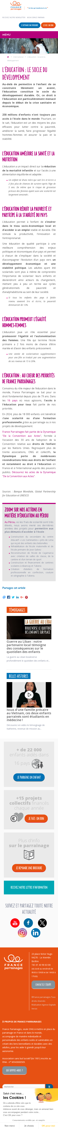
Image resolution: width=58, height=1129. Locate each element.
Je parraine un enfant (29, 777)
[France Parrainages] (29, 5)
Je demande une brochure (29, 25)
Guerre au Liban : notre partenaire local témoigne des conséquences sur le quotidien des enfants (26, 646)
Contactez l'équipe (43, 984)
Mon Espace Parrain (35, 17)
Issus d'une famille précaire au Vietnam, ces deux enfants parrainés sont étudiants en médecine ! (29, 715)
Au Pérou (10, 522)
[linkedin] (35, 932)
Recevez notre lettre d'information (29, 887)
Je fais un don (48, 25)
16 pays (12, 400)
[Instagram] (22, 932)
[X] (42, 923)
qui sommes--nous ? (14, 1070)
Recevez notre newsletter (13, 17)
